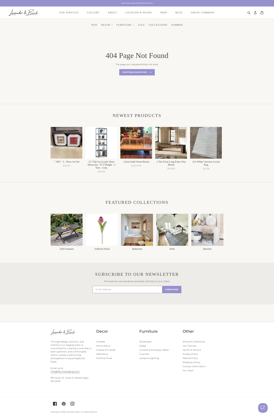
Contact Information (194, 366)
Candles (100, 341)
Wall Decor (102, 354)
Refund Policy (190, 358)
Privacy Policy (190, 354)
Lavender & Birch (73, 412)
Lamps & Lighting (149, 358)
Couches (144, 354)
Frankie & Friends (105, 349)
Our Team (188, 370)
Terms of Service (192, 349)
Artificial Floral (104, 358)
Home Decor (103, 345)
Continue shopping (134, 72)
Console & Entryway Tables (154, 349)
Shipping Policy (191, 362)
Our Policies (189, 345)
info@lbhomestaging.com (65, 371)
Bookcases (145, 341)
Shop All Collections (194, 341)
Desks (142, 345)
